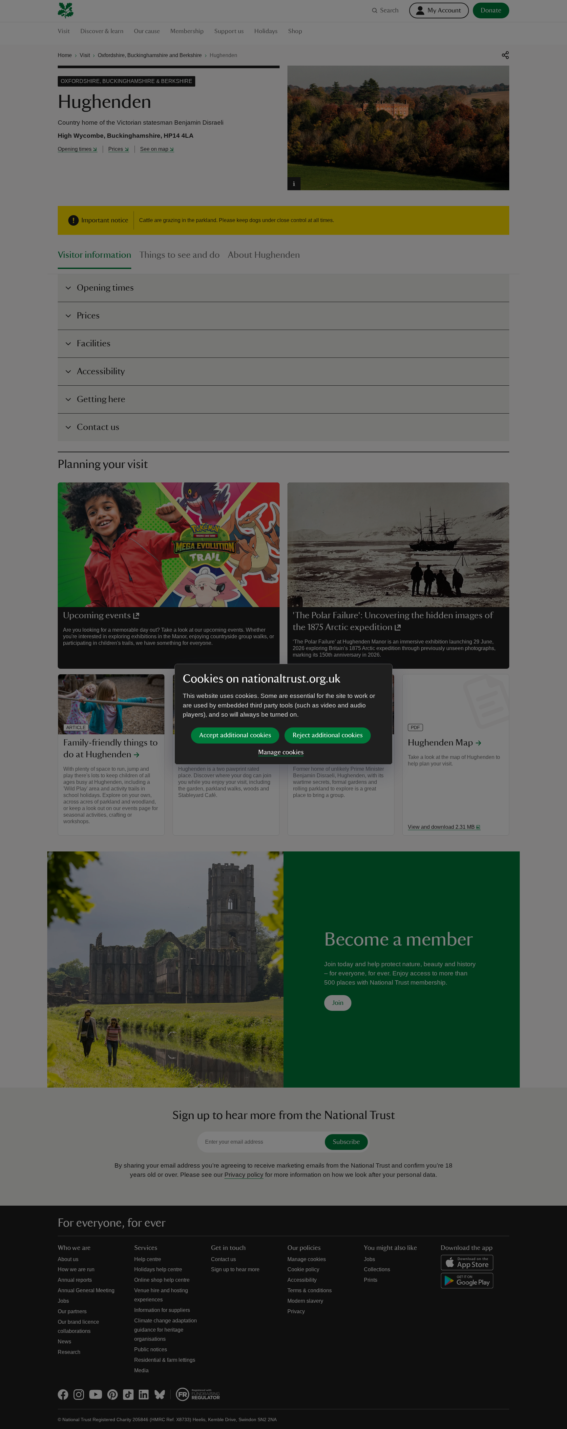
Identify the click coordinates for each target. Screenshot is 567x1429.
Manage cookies (281, 752)
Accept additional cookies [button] (235, 735)
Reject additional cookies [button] (328, 735)
